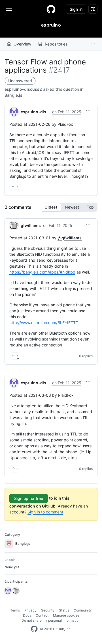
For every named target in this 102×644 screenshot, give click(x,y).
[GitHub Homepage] (34, 629)
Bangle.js (13, 95)
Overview (22, 44)
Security (47, 610)
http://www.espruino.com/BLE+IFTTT (43, 322)
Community (83, 610)
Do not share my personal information (51, 620)
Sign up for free (28, 498)
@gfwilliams (70, 237)
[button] (92, 44)
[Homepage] (51, 9)
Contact (42, 615)
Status (64, 610)
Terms (15, 610)
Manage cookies (66, 615)
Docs (27, 615)
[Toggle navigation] (9, 9)
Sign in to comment (45, 511)
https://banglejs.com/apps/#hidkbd (42, 272)
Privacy (30, 610)
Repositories (56, 44)
